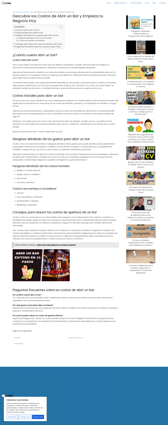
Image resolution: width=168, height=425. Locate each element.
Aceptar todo (38, 417)
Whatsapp (21, 373)
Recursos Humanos (24, 371)
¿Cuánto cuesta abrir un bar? (27, 30)
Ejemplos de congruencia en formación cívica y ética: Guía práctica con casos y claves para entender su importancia (91, 380)
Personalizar (12, 417)
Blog (154, 3)
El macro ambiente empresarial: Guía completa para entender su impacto (88, 391)
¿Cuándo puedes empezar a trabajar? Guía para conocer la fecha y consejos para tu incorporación (90, 376)
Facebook (30, 369)
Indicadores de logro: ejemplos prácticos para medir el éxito (90, 414)
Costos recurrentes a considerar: (32, 40)
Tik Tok (57, 371)
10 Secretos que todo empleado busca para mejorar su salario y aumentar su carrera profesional (90, 388)
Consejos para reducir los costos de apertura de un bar (38, 44)
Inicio (109, 3)
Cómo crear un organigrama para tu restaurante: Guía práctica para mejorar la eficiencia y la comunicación (90, 400)
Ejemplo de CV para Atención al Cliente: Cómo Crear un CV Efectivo (91, 383)
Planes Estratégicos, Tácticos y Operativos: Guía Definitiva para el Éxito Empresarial (89, 421)
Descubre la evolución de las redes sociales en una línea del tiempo (91, 412)
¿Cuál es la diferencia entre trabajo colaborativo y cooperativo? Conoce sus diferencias (90, 393)
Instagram (39, 369)
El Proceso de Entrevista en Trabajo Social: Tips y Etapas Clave (91, 385)
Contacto (162, 3)
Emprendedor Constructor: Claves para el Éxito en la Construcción (90, 416)
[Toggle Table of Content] (60, 27)
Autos (147, 3)
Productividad (136, 3)
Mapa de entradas (125, 369)
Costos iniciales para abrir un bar (29, 33)
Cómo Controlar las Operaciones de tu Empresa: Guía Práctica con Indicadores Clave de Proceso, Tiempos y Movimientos (90, 404)
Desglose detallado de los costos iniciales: (35, 38)
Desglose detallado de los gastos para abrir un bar (36, 35)
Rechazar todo (25, 417)
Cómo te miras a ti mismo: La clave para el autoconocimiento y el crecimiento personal (88, 407)
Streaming (49, 371)
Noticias (48, 369)
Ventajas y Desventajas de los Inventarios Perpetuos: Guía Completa (87, 409)
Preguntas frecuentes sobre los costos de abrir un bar (38, 47)
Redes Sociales (119, 3)
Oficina (54, 369)
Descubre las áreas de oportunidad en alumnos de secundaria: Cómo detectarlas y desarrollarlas (89, 397)
